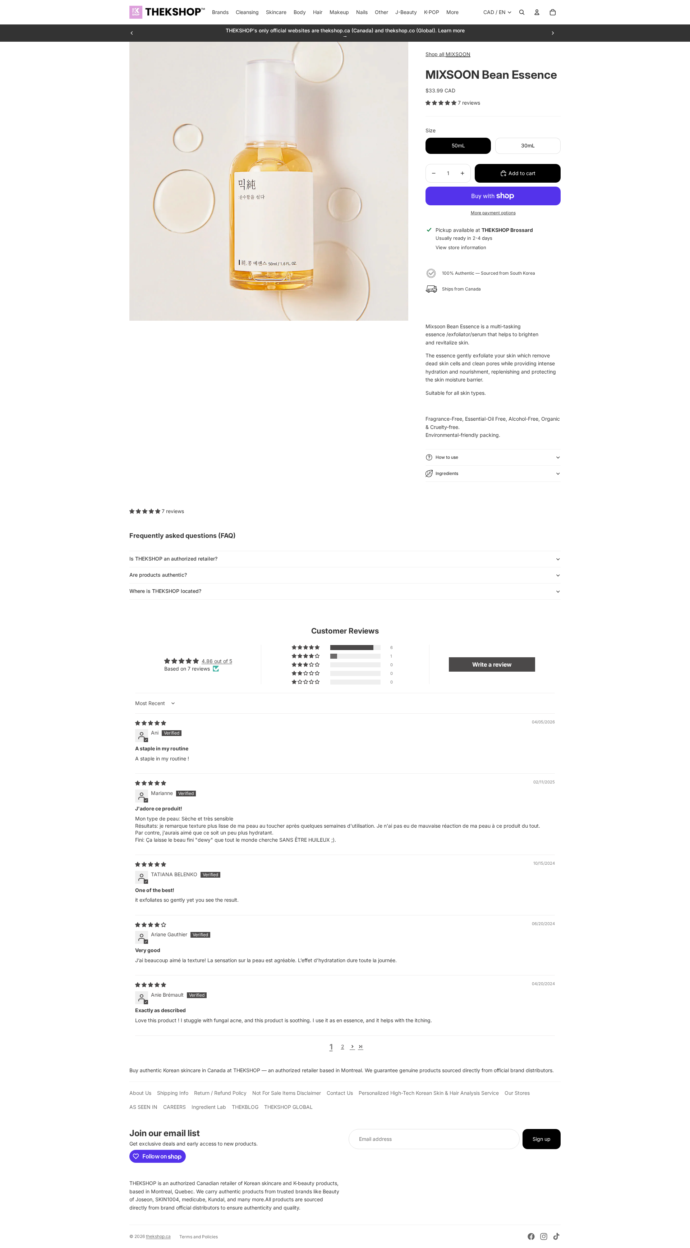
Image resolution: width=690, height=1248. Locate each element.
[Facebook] (531, 1236)
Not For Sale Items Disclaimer (286, 1093)
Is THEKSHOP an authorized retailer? (173, 559)
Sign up (542, 1139)
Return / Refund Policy (220, 1093)
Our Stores (517, 1093)
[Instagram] (543, 1236)
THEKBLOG (245, 1107)
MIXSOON (458, 54)
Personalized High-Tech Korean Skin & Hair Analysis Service (429, 1093)
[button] (442, 103)
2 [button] (342, 1046)
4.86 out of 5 (217, 661)
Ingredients (447, 473)
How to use (447, 457)
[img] (150, 723)
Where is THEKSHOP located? (165, 591)
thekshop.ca (158, 1236)
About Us (140, 1093)
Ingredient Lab (209, 1107)
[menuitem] (452, 12)
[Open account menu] (537, 12)
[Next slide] (553, 33)
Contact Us (340, 1093)
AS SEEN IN (143, 1107)
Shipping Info (172, 1093)
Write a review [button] (492, 664)
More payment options (493, 212)
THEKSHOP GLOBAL (288, 1107)
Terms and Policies (198, 1236)
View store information (461, 247)
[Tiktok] (556, 1236)
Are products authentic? (158, 575)
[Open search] (522, 12)
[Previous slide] (132, 33)
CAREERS (174, 1107)
